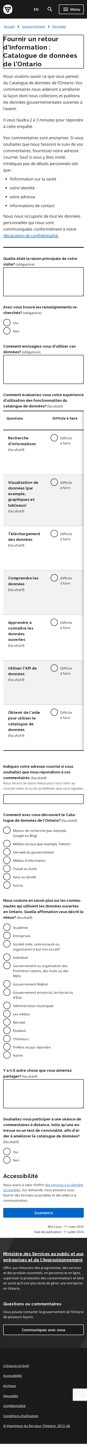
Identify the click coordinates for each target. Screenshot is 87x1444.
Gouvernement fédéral (30, 984)
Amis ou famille (24, 877)
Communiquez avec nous (43, 1329)
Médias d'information (29, 860)
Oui (15, 323)
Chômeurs (21, 1039)
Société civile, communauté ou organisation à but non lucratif (36, 946)
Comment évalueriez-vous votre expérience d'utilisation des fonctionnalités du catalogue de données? (43, 400)
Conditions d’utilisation (20, 1416)
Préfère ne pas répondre (32, 1047)
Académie (20, 927)
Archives (9, 1386)
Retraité (19, 1022)
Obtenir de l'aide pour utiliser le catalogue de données (24, 721)
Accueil (9, 26)
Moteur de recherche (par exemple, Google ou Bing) (40, 833)
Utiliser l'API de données (22, 671)
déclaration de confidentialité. (31, 235)
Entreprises (22, 936)
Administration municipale (33, 1006)
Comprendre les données (23, 581)
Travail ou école (25, 869)
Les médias (21, 1014)
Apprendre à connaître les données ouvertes (20, 631)
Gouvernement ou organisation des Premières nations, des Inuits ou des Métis (41, 971)
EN (36, 9)
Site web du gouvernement (33, 852)
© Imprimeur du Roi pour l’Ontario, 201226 (36, 1426)
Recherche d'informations (22, 441)
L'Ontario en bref (16, 1366)
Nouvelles (10, 1396)
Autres (18, 885)
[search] (50, 9)
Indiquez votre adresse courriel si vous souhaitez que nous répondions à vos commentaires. (38, 772)
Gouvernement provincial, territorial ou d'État (43, 995)
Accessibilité (12, 1375)
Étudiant (19, 1030)
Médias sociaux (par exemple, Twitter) (41, 844)
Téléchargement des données (24, 537)
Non (16, 331)
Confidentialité (14, 1406)
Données (59, 26)
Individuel (20, 957)
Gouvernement (33, 26)
